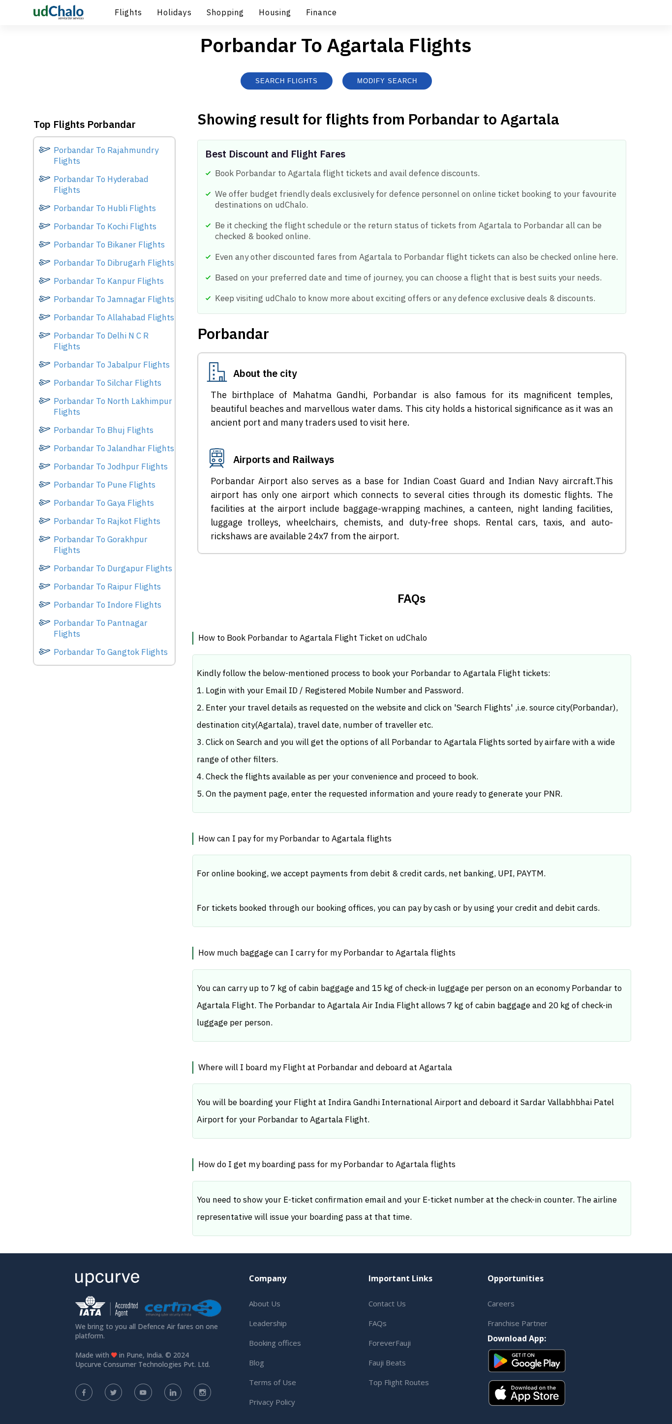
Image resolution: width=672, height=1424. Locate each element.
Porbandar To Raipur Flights (107, 586)
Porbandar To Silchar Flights (107, 382)
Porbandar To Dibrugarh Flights (114, 262)
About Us (264, 1303)
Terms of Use (272, 1382)
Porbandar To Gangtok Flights (111, 652)
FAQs (377, 1323)
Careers (501, 1303)
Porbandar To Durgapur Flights (113, 568)
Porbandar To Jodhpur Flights (111, 466)
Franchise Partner (518, 1323)
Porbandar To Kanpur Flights (109, 281)
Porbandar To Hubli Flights (105, 208)
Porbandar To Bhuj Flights (103, 430)
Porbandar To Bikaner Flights (109, 244)
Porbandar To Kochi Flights (105, 226)
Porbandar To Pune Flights (104, 484)
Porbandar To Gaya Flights (104, 502)
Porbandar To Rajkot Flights (107, 521)
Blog (256, 1362)
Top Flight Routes (398, 1382)
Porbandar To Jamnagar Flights (114, 299)
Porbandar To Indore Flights (107, 604)
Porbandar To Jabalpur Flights (112, 364)
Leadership (268, 1323)
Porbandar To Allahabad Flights (114, 317)
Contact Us (387, 1303)
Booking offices (275, 1343)
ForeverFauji (389, 1343)
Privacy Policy (272, 1402)
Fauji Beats (387, 1362)
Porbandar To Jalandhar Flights (114, 448)
